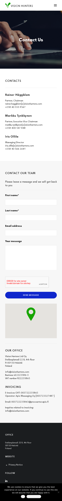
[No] (58, 492)
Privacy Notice (16, 464)
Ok (23, 496)
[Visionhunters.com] (19, 5)
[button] (55, 5)
